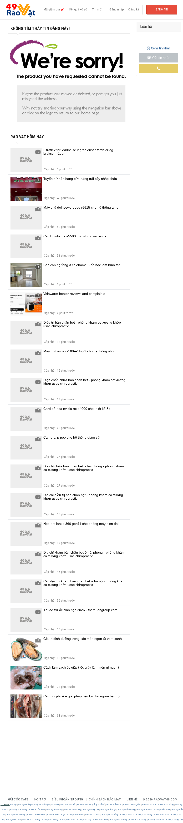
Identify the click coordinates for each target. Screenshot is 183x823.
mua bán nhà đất (68, 805)
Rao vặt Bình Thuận (56, 814)
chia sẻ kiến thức (114, 805)
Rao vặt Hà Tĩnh (13, 819)
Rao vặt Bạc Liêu (144, 810)
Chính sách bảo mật (105, 799)
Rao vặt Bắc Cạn (108, 810)
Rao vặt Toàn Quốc (131, 805)
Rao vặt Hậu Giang (138, 819)
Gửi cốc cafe (18, 799)
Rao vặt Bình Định (75, 814)
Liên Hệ (132, 799)
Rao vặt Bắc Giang (126, 810)
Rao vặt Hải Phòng (19, 810)
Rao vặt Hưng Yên (174, 819)
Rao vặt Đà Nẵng (166, 805)
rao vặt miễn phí (25, 805)
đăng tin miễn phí (42, 805)
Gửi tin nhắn (161, 58)
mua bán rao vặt (84, 805)
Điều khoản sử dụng (67, 799)
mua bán (55, 805)
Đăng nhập (117, 9)
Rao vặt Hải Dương (31, 819)
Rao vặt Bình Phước (36, 814)
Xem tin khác (161, 48)
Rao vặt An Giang (54, 810)
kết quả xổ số (98, 805)
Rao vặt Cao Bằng (110, 814)
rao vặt (13, 805)
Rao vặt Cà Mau (93, 814)
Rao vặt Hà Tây (84, 819)
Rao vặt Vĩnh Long (72, 810)
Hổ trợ (40, 799)
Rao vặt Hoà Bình (156, 819)
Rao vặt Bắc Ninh (161, 810)
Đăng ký (133, 9)
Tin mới (97, 9)
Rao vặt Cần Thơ (37, 810)
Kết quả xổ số (78, 9)
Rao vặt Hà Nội (149, 805)
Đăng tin (162, 9)
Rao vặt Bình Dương (16, 814)
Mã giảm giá (52, 9)
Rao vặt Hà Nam (161, 814)
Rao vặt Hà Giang (144, 814)
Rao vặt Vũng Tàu (90, 810)
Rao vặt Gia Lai (127, 814)
